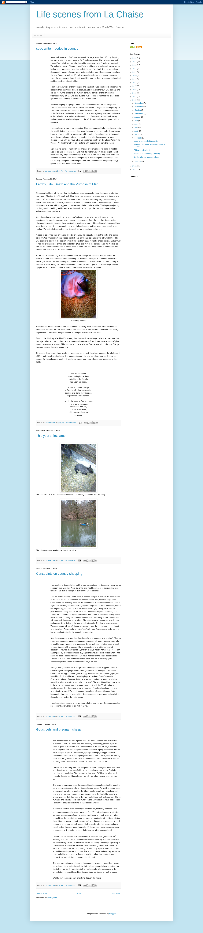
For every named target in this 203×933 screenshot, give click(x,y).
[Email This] (84, 171)
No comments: (70, 171)
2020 (134, 76)
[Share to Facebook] (93, 171)
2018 (134, 83)
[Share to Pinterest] (95, 171)
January (137, 161)
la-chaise (38, 35)
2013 (134, 100)
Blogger (112, 914)
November (138, 107)
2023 (134, 65)
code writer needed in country (57, 48)
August (137, 117)
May (136, 127)
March (137, 134)
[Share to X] (90, 171)
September (139, 114)
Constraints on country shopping (59, 573)
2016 (134, 90)
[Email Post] (80, 171)
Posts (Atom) (52, 898)
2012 (134, 166)
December (138, 103)
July (136, 121)
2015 (134, 93)
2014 (134, 97)
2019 (134, 79)
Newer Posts (42, 893)
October (137, 110)
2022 (134, 69)
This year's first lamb (51, 436)
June (136, 124)
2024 (134, 62)
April (136, 131)
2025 (134, 58)
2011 (134, 169)
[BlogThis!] (87, 171)
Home (79, 893)
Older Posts (115, 893)
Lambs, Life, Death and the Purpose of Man (67, 184)
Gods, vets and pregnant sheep (58, 729)
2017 (134, 86)
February (138, 138)
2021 (134, 72)
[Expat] (136, 48)
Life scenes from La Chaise (90, 14)
